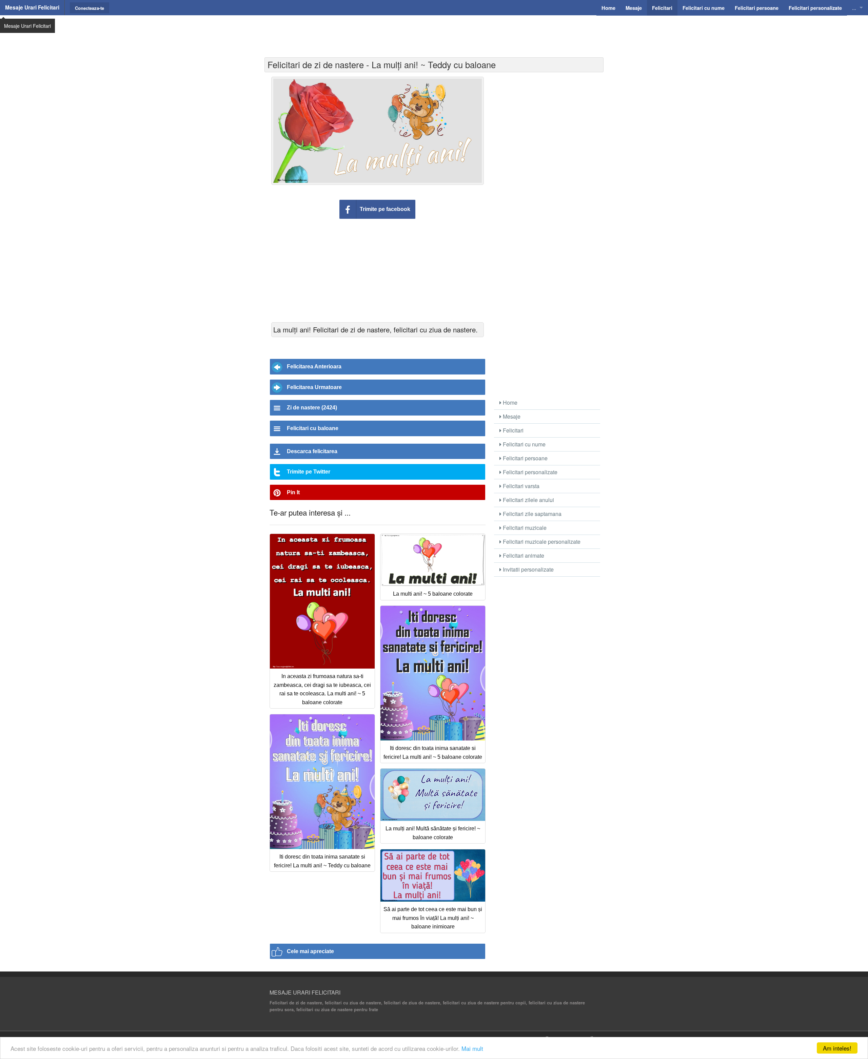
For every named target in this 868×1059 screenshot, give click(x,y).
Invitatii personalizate (527, 569)
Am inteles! (837, 1048)
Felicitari (512, 430)
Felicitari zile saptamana (531, 514)
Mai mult (472, 1048)
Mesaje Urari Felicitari (32, 7)
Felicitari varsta (520, 486)
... (854, 7)
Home (509, 402)
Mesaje (510, 416)
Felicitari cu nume (523, 444)
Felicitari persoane (524, 458)
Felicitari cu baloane (312, 428)
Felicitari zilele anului (527, 500)
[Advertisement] (434, 32)
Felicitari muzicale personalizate (540, 541)
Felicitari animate (522, 555)
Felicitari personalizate (529, 472)
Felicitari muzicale (524, 528)
